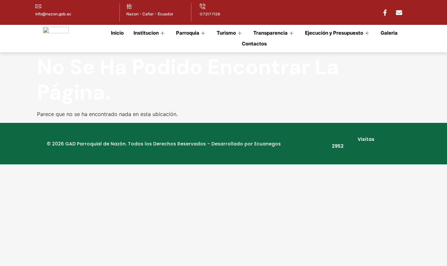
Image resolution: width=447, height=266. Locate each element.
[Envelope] (399, 12)
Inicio (117, 33)
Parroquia (187, 33)
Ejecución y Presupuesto (334, 33)
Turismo (226, 33)
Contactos (254, 44)
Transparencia (270, 33)
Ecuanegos (267, 144)
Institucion (146, 33)
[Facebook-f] (385, 12)
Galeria (389, 33)
